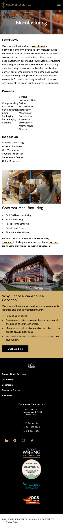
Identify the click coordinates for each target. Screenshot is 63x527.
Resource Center (11, 390)
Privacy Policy (12, 522)
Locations (7, 384)
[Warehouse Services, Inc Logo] (16, 5)
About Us (7, 395)
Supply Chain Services (14, 374)
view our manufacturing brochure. (30, 246)
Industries (7, 379)
